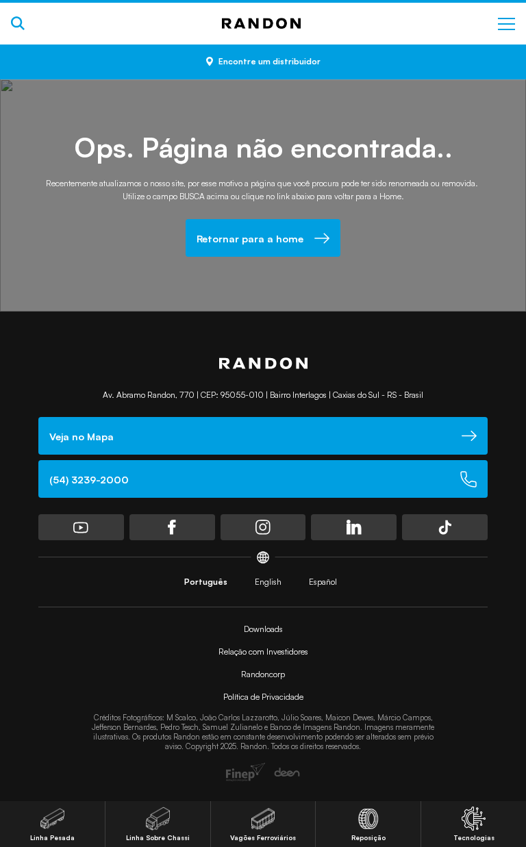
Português (205, 582)
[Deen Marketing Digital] (287, 772)
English (268, 582)
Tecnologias (473, 837)
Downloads (263, 629)
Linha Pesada (52, 837)
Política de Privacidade (263, 697)
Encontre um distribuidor (269, 61)
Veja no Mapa (81, 436)
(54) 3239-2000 (89, 479)
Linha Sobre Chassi (158, 837)
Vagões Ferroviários (263, 837)
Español (323, 582)
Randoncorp (263, 674)
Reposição (368, 837)
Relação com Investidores (263, 651)
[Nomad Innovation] (245, 772)
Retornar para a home (250, 238)
